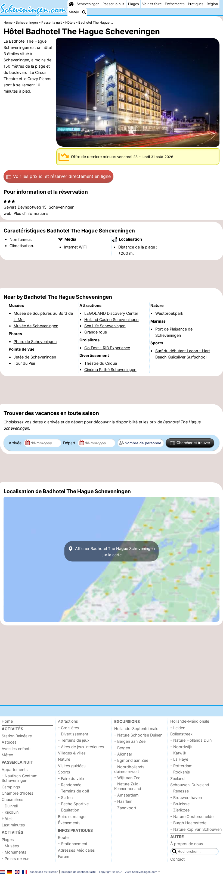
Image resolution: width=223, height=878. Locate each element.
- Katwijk (178, 753)
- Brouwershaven (186, 797)
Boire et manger (72, 816)
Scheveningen (88, 4)
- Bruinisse (180, 803)
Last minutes (13, 825)
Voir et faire (152, 4)
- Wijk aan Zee (127, 777)
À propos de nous (186, 843)
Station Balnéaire (17, 736)
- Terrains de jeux (73, 740)
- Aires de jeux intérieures (81, 746)
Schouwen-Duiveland (189, 784)
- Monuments (14, 852)
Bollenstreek (181, 734)
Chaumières (12, 799)
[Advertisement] (111, 274)
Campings (11, 787)
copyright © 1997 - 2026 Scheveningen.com (128, 871)
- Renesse (179, 791)
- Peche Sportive (73, 803)
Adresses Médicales (76, 850)
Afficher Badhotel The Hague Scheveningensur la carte (114, 551)
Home (7, 721)
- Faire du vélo (71, 778)
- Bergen (122, 747)
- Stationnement (72, 843)
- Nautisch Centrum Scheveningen (20, 778)
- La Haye (179, 759)
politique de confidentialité (78, 871)
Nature (64, 759)
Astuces (9, 742)
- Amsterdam (126, 795)
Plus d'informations (31, 213)
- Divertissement (73, 734)
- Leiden (177, 727)
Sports (64, 772)
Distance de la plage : (137, 247)
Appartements (15, 769)
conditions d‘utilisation (44, 871)
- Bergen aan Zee (129, 741)
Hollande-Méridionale (189, 721)
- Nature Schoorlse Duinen (138, 735)
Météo (74, 12)
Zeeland (177, 778)
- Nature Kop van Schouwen (196, 829)
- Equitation (68, 810)
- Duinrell (10, 806)
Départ (69, 442)
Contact (177, 859)
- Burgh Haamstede (188, 822)
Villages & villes (72, 753)
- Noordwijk (181, 746)
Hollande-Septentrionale (136, 728)
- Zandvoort (125, 807)
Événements (175, 4)
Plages (133, 4)
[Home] (71, 4)
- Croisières (68, 727)
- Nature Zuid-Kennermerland (127, 786)
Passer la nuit (114, 4)
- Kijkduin (10, 812)
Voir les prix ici (62, 176)
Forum (63, 856)
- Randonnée (69, 784)
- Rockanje (180, 772)
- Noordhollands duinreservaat (129, 769)
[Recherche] (84, 12)
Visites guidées (72, 765)
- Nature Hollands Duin (191, 740)
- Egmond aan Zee (131, 760)
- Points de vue (15, 858)
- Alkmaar (123, 754)
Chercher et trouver (193, 442)
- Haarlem (123, 801)
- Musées (10, 846)
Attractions (68, 721)
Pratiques (195, 4)
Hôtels (8, 818)
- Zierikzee (180, 810)
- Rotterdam (181, 765)
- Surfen (65, 797)
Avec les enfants (17, 748)
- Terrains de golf (73, 791)
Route (63, 837)
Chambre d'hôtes (17, 793)
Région (212, 4)
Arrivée (16, 442)
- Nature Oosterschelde (191, 816)
